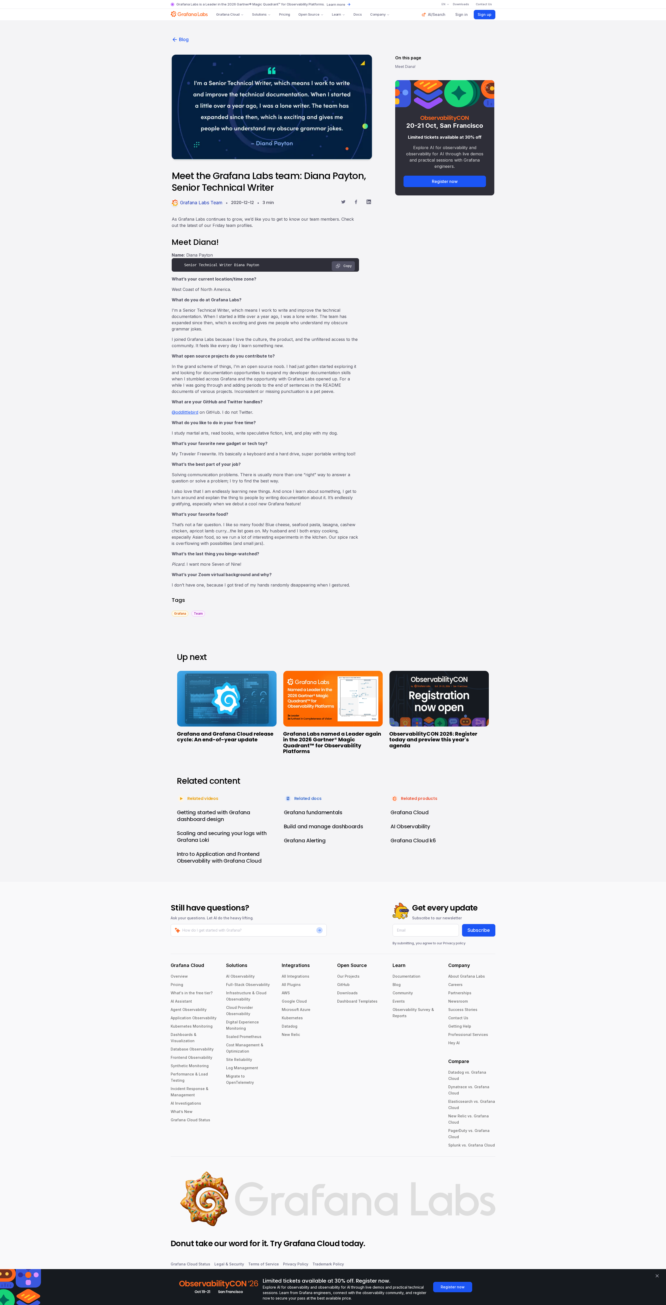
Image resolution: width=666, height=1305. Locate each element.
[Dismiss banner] (657, 1276)
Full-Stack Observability (248, 984)
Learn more (336, 4)
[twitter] (343, 203)
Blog (184, 39)
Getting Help (459, 1026)
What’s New (182, 1111)
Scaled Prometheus (243, 1036)
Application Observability (193, 1018)
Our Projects (348, 976)
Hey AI (454, 1043)
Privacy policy (454, 943)
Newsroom (458, 1001)
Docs (358, 14)
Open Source (308, 14)
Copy (347, 266)
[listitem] (180, 613)
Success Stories (462, 1009)
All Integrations (295, 976)
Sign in (461, 14)
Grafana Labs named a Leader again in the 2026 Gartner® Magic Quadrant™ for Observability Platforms (332, 742)
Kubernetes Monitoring (192, 1026)
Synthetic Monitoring (190, 1066)
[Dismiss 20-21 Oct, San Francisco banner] (487, 87)
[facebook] (356, 203)
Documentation (406, 976)
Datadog (289, 1026)
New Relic (291, 1034)
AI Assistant (181, 1001)
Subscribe (479, 930)
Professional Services (468, 1034)
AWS (286, 993)
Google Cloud (294, 1001)
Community (403, 993)
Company (378, 14)
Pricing (284, 14)
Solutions (259, 14)
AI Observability (240, 976)
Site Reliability (239, 1059)
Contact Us (458, 1018)
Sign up (484, 14)
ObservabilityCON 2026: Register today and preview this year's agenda (433, 739)
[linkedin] (369, 203)
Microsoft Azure (296, 1009)
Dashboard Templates (357, 1001)
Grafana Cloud (228, 14)
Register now (445, 181)
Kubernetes (292, 1018)
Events (399, 1001)
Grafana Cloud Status (190, 1120)
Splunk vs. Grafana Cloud (471, 1145)
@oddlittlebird (185, 412)
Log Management (242, 1068)
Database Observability (192, 1049)
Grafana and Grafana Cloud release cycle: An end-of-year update (225, 736)
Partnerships (459, 993)
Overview (179, 976)
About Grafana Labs (466, 976)
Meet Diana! (405, 66)
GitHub (343, 984)
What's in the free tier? (192, 993)
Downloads (347, 993)
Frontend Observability (191, 1057)
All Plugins (291, 984)
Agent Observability (189, 1009)
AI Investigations (186, 1103)
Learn (336, 14)
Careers (455, 984)
